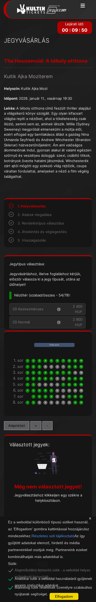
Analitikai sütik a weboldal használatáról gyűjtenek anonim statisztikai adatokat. (53, 579)
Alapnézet (16, 425)
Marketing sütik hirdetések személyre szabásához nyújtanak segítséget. (53, 588)
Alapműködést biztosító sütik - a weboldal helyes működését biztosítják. (52, 571)
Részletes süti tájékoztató (52, 536)
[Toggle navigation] (82, 6)
